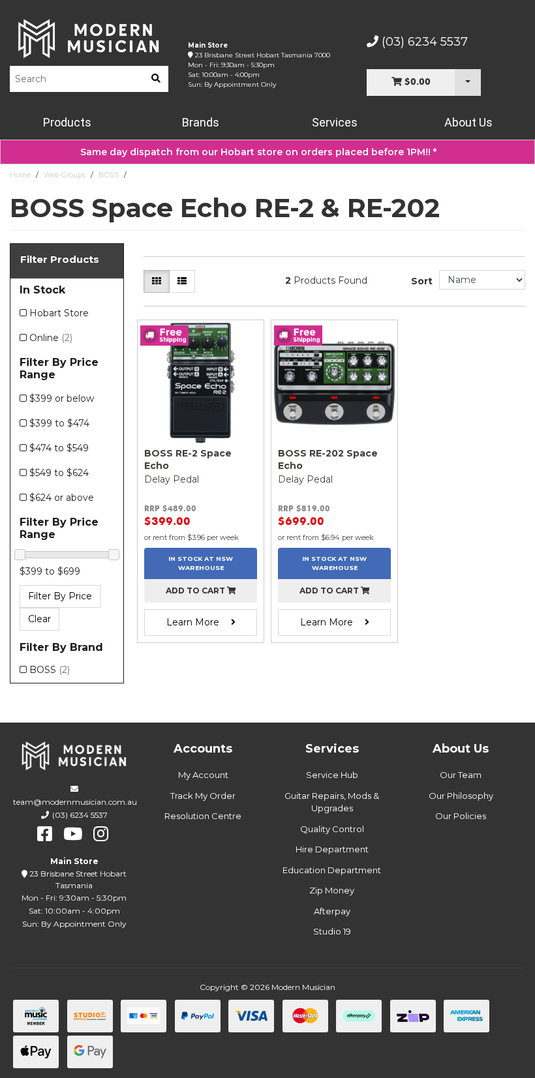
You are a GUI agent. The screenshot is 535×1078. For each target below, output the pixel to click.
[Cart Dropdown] (468, 82)
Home (20, 174)
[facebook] (44, 834)
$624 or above (61, 497)
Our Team (461, 775)
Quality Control (332, 829)
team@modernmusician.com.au (75, 802)
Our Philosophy (461, 795)
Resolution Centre (202, 816)
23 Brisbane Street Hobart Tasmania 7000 (262, 55)
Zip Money (331, 890)
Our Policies (460, 816)
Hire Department (332, 849)
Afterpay (332, 911)
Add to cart (196, 590)
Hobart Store (59, 313)
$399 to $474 (59, 423)
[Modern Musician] (89, 38)
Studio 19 (332, 931)
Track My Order (203, 795)
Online (50, 338)
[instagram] (100, 834)
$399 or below (61, 398)
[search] (156, 79)
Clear (39, 619)
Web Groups (64, 174)
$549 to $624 (59, 473)
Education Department (332, 870)
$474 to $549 (59, 448)
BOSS (109, 174)
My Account (203, 775)
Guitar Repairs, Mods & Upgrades (331, 802)
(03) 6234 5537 (423, 42)
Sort (422, 281)
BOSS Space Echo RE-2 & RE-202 (188, 174)
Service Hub (332, 775)
